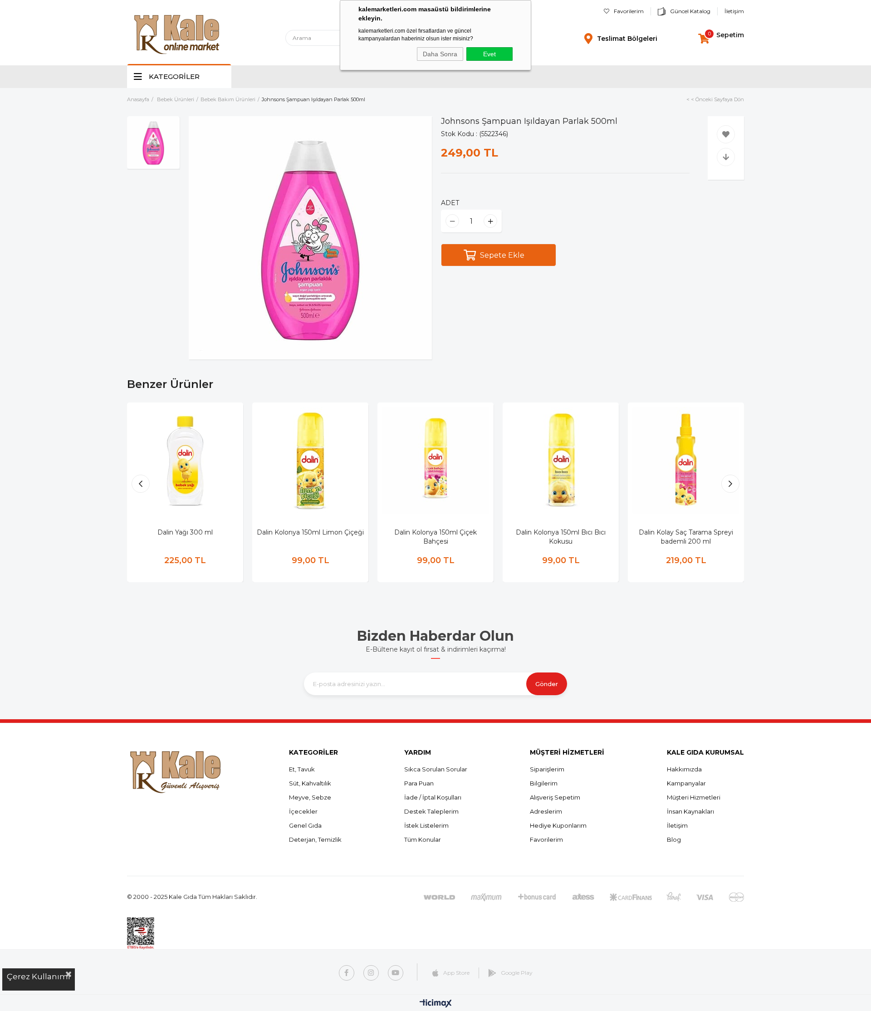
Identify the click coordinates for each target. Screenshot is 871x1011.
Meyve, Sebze (310, 797)
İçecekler (303, 811)
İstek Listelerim (426, 825)
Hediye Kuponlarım (558, 825)
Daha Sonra (440, 54)
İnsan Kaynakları (690, 811)
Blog (674, 839)
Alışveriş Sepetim (555, 797)
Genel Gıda (305, 825)
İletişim (734, 11)
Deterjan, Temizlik (315, 839)
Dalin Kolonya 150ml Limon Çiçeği (310, 532)
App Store (456, 972)
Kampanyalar (686, 783)
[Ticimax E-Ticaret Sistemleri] (436, 1004)
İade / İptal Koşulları (432, 797)
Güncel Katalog (690, 11)
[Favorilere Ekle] (726, 134)
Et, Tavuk (302, 769)
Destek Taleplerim (431, 811)
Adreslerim (546, 811)
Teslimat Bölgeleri (627, 38)
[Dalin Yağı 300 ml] (185, 460)
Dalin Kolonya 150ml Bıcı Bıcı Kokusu (561, 536)
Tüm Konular (422, 839)
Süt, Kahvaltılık (310, 783)
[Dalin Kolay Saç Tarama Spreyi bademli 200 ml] (685, 460)
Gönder (546, 683)
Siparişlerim (547, 769)
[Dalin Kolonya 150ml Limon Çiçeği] (310, 460)
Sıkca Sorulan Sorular (435, 769)
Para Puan (419, 783)
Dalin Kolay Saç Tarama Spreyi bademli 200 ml (686, 536)
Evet (489, 54)
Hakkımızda (684, 769)
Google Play (517, 972)
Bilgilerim (544, 783)
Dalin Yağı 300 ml (185, 532)
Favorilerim (629, 11)
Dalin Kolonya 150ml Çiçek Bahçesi (435, 536)
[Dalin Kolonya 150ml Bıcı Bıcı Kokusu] (560, 460)
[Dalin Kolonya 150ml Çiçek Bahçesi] (435, 460)
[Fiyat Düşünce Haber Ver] (726, 157)
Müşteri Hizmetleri (693, 797)
